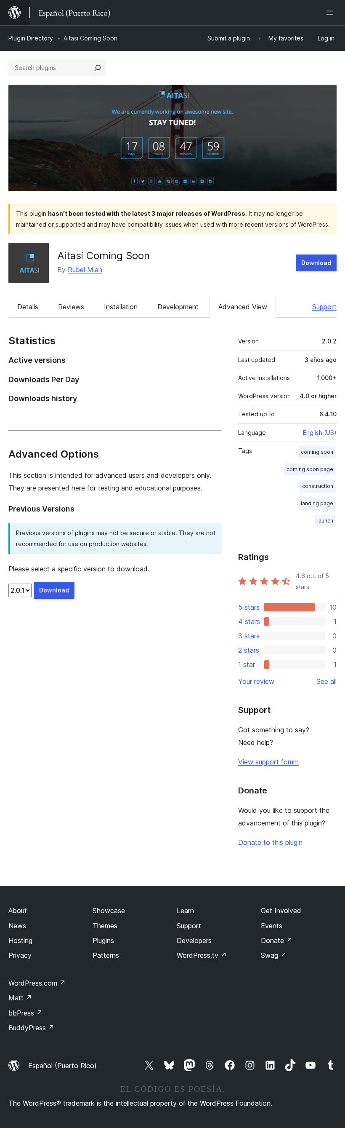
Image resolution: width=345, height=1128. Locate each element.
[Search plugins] (97, 67)
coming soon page (310, 469)
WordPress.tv (202, 955)
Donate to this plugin (270, 842)
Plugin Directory (30, 38)
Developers (194, 940)
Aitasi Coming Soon (103, 255)
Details (27, 307)
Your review (256, 681)
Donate (276, 940)
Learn (185, 910)
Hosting (20, 940)
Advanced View (242, 307)
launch (325, 520)
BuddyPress (31, 1028)
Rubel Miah (85, 269)
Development (178, 307)
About (17, 910)
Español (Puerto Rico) (62, 1065)
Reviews (71, 307)
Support (324, 307)
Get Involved (281, 910)
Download (316, 262)
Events (271, 926)
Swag (274, 955)
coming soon (317, 452)
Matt (20, 998)
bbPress (25, 1013)
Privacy (20, 955)
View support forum (268, 762)
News (17, 926)
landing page (317, 503)
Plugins (103, 940)
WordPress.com (37, 983)
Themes (105, 926)
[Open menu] (331, 12)
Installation (121, 307)
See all (326, 681)
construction (317, 486)
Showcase (109, 910)
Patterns (106, 955)
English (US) (320, 432)
